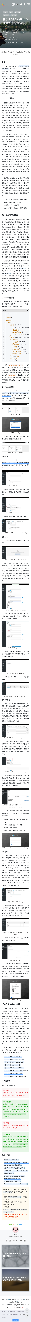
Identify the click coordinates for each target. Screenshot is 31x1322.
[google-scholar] (6, 1241)
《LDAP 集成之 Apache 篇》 (13, 1073)
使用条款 (10, 1304)
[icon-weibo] (13, 1224)
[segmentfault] (24, 1241)
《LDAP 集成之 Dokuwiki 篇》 (14, 1062)
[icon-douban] (17, 1224)
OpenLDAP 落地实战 (10, 1160)
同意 (15, 1320)
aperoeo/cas (6, 273)
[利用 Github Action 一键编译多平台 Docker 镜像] (15, 1280)
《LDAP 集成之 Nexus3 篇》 (13, 1071)
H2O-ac (22, 1299)
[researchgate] (10, 1241)
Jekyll (7, 1299)
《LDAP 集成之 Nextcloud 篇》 (14, 1059)
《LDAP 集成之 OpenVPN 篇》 (14, 1068)
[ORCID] (14, 1241)
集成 (11, 12)
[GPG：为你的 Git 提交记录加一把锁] (15, 1256)
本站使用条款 (23, 1314)
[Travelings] (20, 4)
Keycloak (13, 15)
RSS (4, 1304)
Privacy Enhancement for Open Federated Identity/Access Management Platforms (14, 1178)
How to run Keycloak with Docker (15, 1184)
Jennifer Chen (19, 42)
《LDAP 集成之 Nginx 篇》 (12, 1076)
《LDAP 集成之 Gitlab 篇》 (13, 1056)
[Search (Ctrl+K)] (13, 4)
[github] (17, 1241)
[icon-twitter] (20, 1224)
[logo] (3, 4)
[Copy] (28, 310)
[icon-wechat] (10, 1224)
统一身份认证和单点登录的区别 (14, 1168)
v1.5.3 (15, 1301)
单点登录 (6, 15)
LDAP (5, 12)
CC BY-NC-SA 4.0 (14, 1197)
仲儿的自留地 (7, 1192)
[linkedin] (21, 1241)
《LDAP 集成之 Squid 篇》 (12, 1065)
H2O (15, 1299)
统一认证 (17, 12)
